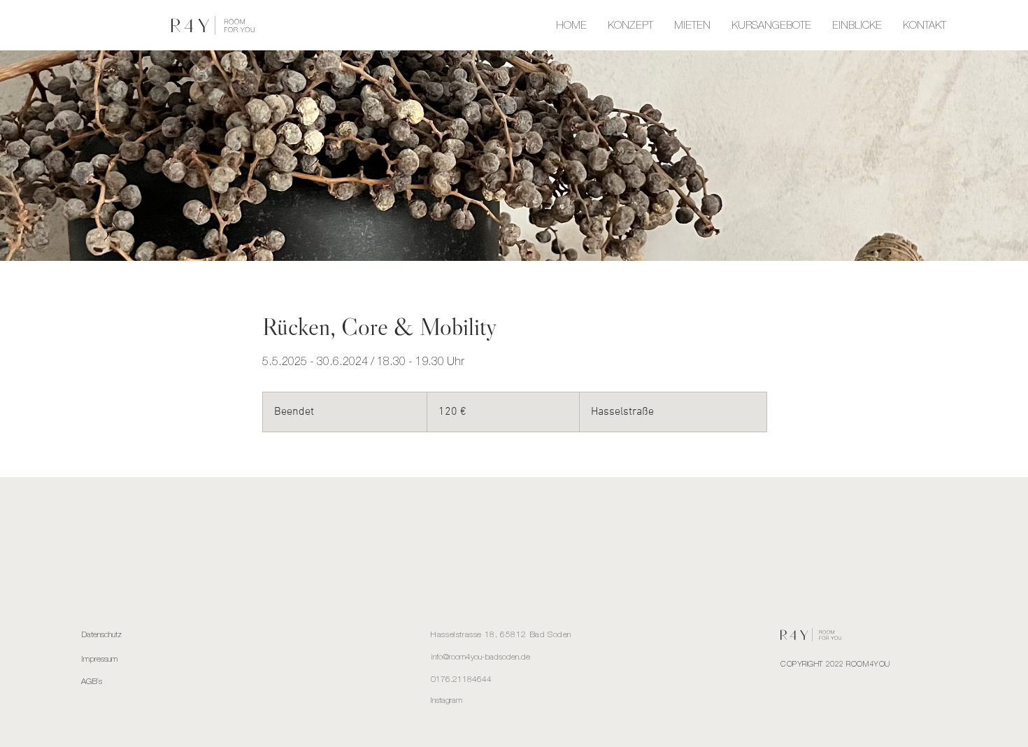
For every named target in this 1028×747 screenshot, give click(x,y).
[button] (771, 25)
